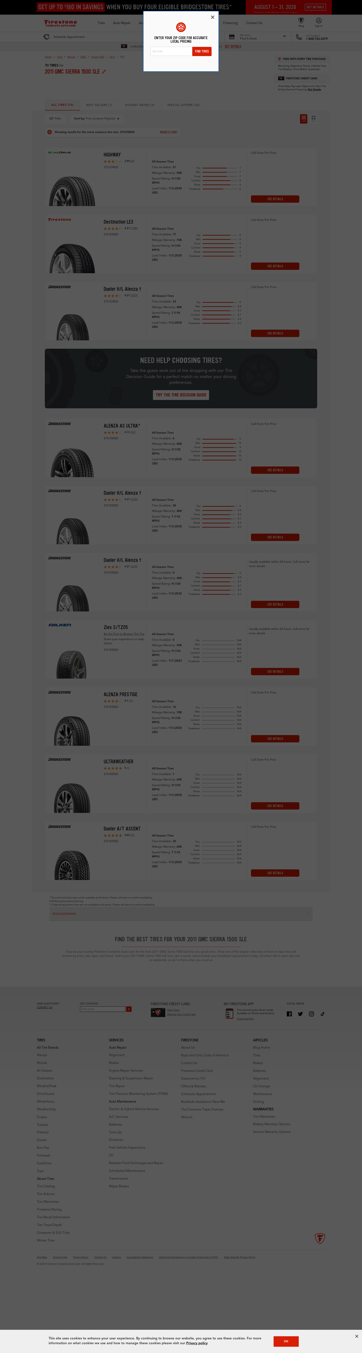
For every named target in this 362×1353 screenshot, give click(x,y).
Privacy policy (197, 1343)
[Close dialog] (212, 17)
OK (286, 1341)
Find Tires (202, 51)
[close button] (357, 1336)
